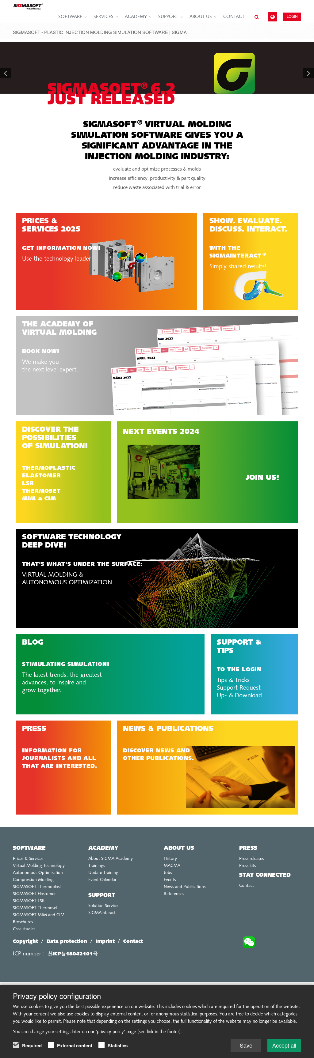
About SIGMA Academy (110, 859)
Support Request (239, 688)
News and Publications (184, 887)
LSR (28, 484)
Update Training (103, 873)
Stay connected (265, 875)
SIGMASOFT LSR (29, 901)
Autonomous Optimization (38, 873)
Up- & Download (239, 696)
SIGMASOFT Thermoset (35, 908)
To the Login (239, 670)
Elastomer (41, 476)
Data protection (67, 941)
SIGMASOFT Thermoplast (37, 887)
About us (201, 17)
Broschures (23, 922)
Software (70, 17)
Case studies (24, 929)
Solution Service (103, 906)
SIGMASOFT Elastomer (34, 894)
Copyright (25, 941)
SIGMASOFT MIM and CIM (38, 915)
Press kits (247, 866)
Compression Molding (33, 880)
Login (292, 16)
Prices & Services (28, 859)
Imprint (105, 941)
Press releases (251, 859)
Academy (136, 17)
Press (248, 848)
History (170, 859)
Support (168, 17)
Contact (233, 17)
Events (170, 880)
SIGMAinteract (102, 913)
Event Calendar (102, 880)
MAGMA (172, 866)
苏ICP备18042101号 (73, 954)
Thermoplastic (48, 468)
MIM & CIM (39, 499)
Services (103, 17)
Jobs (168, 873)
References (174, 894)
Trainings (96, 866)
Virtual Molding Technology (39, 866)
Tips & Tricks (233, 680)
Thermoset (41, 491)
